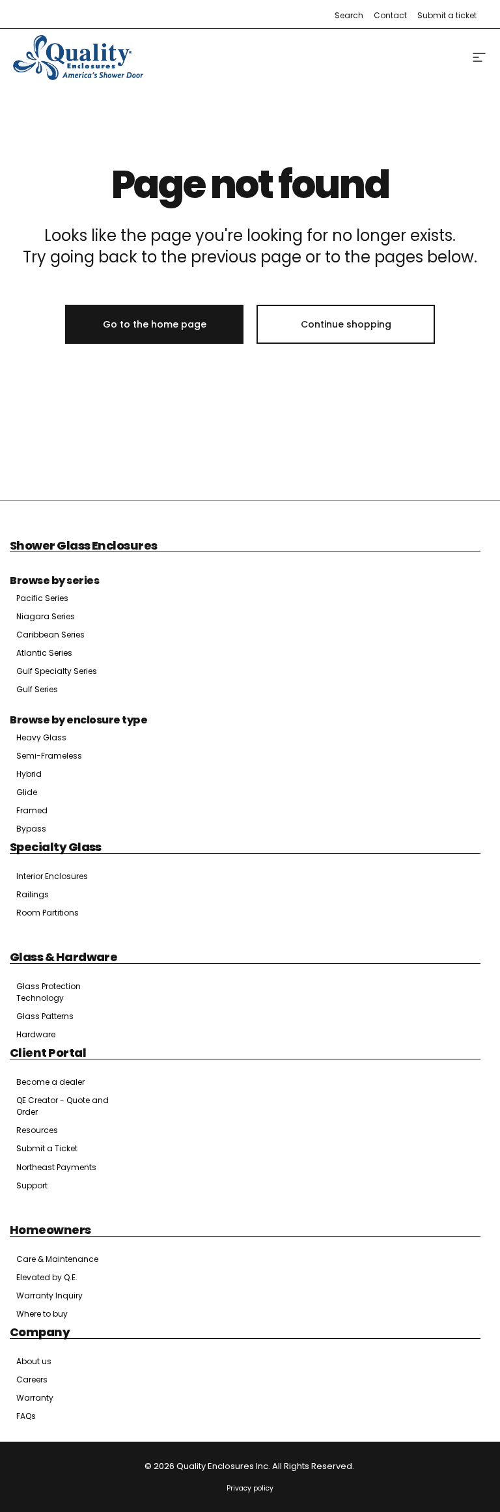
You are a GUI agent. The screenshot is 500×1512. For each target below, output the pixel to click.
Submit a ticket (447, 15)
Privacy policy (250, 1488)
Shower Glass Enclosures (84, 545)
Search (349, 15)
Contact (390, 15)
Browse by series (54, 580)
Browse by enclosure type (78, 719)
